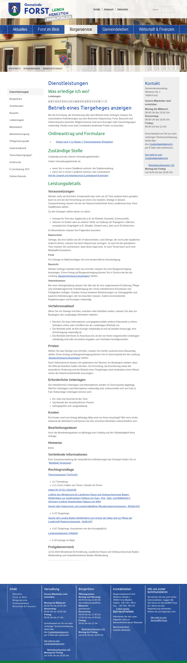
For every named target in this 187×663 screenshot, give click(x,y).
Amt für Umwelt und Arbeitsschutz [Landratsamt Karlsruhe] (78, 175)
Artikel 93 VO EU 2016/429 (62, 490)
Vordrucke (15, 162)
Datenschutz (122, 9)
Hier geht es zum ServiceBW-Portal (159, 619)
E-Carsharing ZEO (19, 169)
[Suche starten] (175, 10)
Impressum (109, 9)
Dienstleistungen (52, 68)
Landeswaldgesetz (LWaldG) (63, 533)
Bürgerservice (81, 29)
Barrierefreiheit (121, 627)
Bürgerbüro (15, 98)
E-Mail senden (122, 608)
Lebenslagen (16, 120)
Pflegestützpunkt (19, 141)
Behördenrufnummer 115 (161, 165)
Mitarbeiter (15, 127)
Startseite (15, 68)
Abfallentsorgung (19, 134)
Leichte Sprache (121, 630)
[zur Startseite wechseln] (36, 16)
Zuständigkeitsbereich (161, 144)
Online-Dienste (17, 176)
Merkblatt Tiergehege (60, 463)
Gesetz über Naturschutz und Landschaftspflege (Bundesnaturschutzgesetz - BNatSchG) (94, 506)
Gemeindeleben (115, 29)
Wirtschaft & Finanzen (156, 29)
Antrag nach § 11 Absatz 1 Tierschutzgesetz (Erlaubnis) (84, 142)
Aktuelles (20, 29)
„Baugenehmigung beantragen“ (74, 276)
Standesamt (16, 106)
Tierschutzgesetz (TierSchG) (63, 474)
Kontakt (97, 9)
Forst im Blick (48, 29)
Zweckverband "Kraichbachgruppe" (20, 151)
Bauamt (14, 113)
